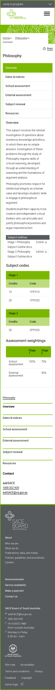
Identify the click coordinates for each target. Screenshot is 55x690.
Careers (9, 562)
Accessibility (27, 664)
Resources (9, 463)
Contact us (11, 596)
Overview (8, 406)
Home (6, 38)
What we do (11, 548)
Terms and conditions (17, 671)
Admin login (12, 684)
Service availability (15, 585)
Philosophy (21, 38)
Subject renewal (12, 452)
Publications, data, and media (21, 552)
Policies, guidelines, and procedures (24, 557)
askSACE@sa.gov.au (15, 492)
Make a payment (14, 590)
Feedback (10, 677)
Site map (10, 664)
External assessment (16, 440)
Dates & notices (12, 417)
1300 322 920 (11, 487)
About (8, 537)
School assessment (15, 429)
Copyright (26, 677)
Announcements (14, 579)
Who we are (11, 543)
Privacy (39, 671)
